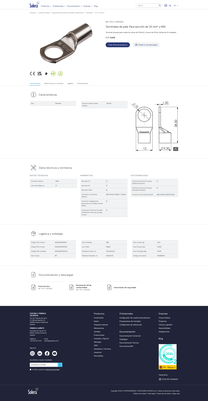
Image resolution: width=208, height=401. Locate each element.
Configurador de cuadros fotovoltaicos (134, 318)
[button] (170, 5)
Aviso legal (151, 394)
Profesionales (58, 6)
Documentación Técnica (129, 343)
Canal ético (163, 375)
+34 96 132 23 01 (36, 341)
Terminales (89, 13)
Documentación (73, 6)
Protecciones (99, 335)
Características (35, 83)
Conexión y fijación (44, 13)
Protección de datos (164, 394)
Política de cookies (139, 394)
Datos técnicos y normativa (53, 83)
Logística (70, 83)
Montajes (97, 342)
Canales (97, 331)
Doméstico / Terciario (102, 349)
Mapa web (176, 394)
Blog (96, 6)
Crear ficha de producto (117, 45)
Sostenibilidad (164, 328)
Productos (45, 6)
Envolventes (98, 318)
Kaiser (96, 321)
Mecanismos (99, 328)
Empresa (86, 6)
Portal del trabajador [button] (170, 379)
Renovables (98, 356)
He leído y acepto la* (46, 370)
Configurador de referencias (130, 325)
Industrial (97, 352)
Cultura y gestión (165, 325)
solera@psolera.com (51, 341)
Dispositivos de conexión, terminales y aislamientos (68, 13)
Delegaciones (164, 331)
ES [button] (175, 5)
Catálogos (123, 339)
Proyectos (163, 321)
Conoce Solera (164, 318)
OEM (96, 345)
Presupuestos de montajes (130, 321)
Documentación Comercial (130, 336)
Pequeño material (101, 325)
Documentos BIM (126, 346)
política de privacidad (52, 370)
